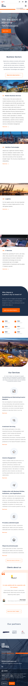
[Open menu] (1, 12)
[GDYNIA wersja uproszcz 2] (6, 632)
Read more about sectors (13, 75)
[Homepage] (5, 645)
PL (2, 2)
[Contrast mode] (25, 1)
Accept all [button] (12, 683)
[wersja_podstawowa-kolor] (14, 632)
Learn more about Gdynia (10, 310)
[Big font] (23, 1)
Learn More (5, 31)
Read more (4, 413)
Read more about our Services (13, 560)
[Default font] (19, 1)
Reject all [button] (4, 683)
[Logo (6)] (23, 632)
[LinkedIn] (2, 666)
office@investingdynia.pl (9, 661)
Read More (7, 679)
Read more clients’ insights (13, 611)
